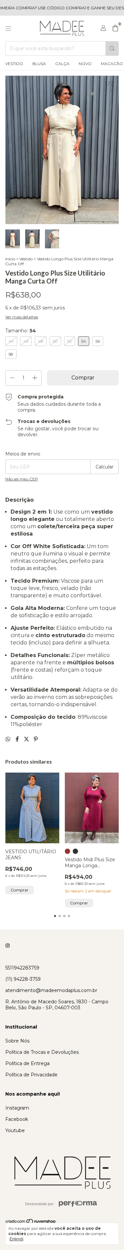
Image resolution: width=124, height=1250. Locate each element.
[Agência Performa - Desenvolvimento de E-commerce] (78, 1204)
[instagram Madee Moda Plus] (7, 946)
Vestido (14, 63)
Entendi (16, 1239)
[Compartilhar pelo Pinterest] (35, 739)
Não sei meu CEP (21, 478)
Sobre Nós (17, 1041)
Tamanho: (20, 331)
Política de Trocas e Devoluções (42, 1052)
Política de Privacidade (31, 1075)
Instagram (17, 1108)
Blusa (39, 63)
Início (10, 258)
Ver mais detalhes (21, 316)
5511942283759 (22, 968)
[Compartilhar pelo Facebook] (18, 739)
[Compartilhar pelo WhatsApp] (8, 739)
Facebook (16, 1119)
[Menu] (8, 29)
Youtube (15, 1130)
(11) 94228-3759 (23, 979)
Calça (62, 63)
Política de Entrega (27, 1063)
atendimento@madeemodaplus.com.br (51, 990)
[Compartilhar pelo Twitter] (27, 739)
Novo (85, 63)
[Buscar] (112, 48)
